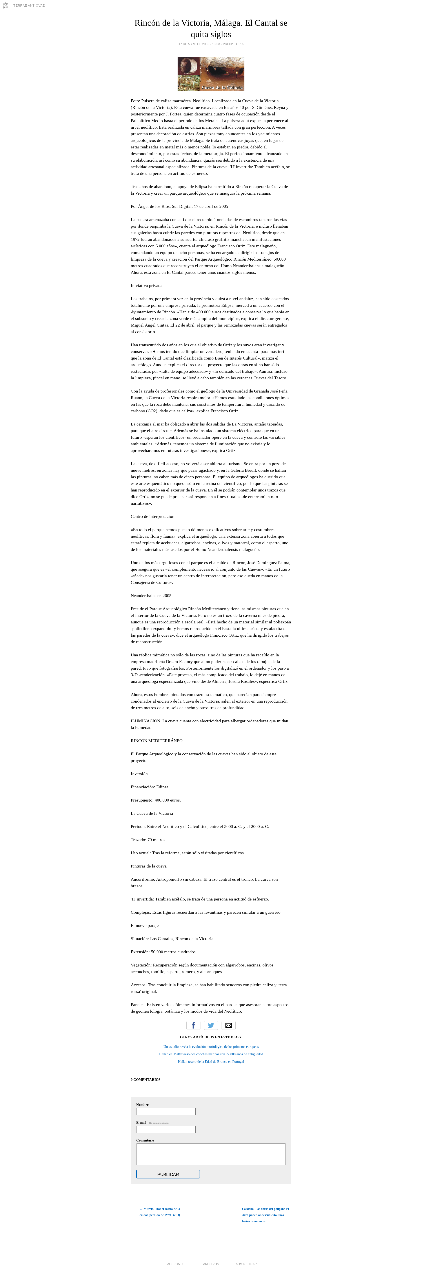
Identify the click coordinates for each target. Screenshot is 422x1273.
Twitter (211, 1025)
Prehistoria (233, 44)
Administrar (246, 1264)
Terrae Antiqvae (29, 5)
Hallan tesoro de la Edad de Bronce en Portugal (211, 1061)
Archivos (211, 1264)
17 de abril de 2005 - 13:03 (199, 44)
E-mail (152, 1122)
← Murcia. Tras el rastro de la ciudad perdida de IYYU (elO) (160, 1212)
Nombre (142, 1105)
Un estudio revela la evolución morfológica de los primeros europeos (211, 1046)
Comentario (145, 1140)
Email (229, 1025)
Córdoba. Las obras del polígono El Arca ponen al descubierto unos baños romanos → (265, 1215)
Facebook (193, 1025)
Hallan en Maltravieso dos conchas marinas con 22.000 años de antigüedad (211, 1054)
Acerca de (176, 1264)
